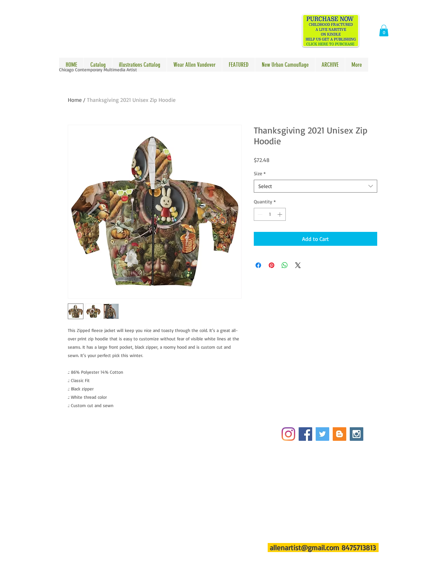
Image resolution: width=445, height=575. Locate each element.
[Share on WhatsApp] (285, 265)
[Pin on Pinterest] (271, 265)
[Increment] (280, 214)
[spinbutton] (270, 214)
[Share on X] (298, 265)
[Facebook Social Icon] (305, 434)
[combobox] (315, 186)
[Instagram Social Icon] (356, 434)
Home (75, 99)
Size (260, 173)
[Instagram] (288, 434)
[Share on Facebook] (258, 265)
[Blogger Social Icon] (339, 434)
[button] (384, 30)
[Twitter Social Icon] (322, 434)
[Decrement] (259, 214)
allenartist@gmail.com (305, 547)
